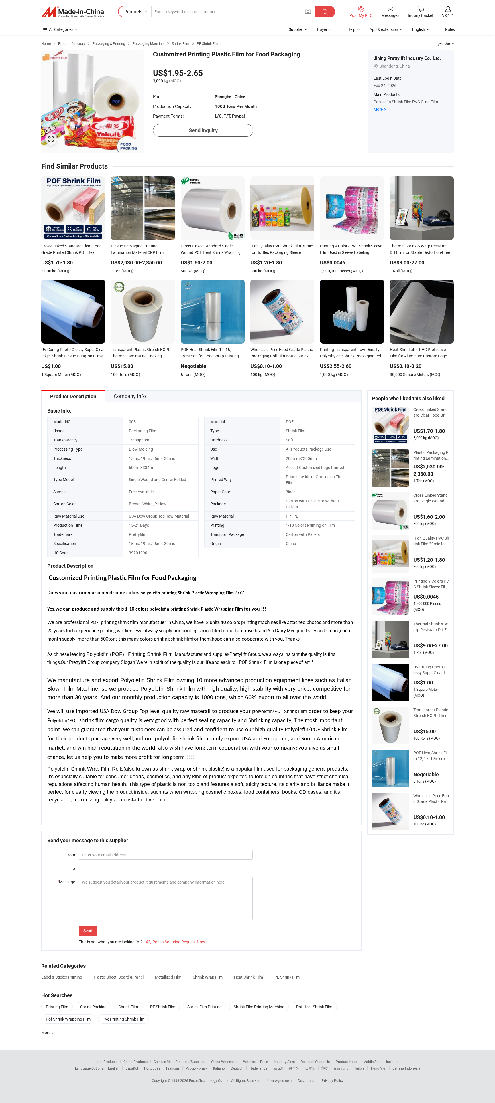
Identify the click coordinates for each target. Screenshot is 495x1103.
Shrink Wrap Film (208, 977)
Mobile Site (371, 1061)
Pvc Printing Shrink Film (123, 1019)
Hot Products (107, 1061)
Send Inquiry (203, 130)
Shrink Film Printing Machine (259, 1006)
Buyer (322, 29)
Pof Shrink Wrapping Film (68, 1019)
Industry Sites (284, 1061)
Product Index (346, 1061)
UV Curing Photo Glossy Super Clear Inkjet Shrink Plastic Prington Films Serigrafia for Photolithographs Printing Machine (431, 670)
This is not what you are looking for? (111, 941)
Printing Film (57, 1006)
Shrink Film (128, 1006)
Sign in (448, 15)
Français (173, 1068)
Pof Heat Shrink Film (314, 1006)
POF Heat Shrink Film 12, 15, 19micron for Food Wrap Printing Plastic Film (431, 755)
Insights (392, 1061)
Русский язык (196, 1068)
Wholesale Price (255, 1061)
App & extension (384, 29)
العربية (278, 1068)
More (378, 109)
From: (69, 855)
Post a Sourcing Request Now (175, 941)
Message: (66, 881)
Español (131, 1068)
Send (87, 930)
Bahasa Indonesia (406, 1068)
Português (152, 1068)
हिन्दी (324, 1068)
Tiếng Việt (378, 1068)
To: (73, 868)
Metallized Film (168, 977)
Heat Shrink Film (248, 977)
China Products (135, 1061)
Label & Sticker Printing (61, 977)
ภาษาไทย (341, 1068)
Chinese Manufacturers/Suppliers (179, 1061)
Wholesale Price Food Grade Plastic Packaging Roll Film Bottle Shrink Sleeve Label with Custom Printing (431, 798)
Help (351, 29)
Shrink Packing (93, 1006)
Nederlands (258, 1068)
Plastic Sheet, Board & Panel (119, 977)
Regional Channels (315, 1061)
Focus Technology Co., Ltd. (210, 1080)
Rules (450, 29)
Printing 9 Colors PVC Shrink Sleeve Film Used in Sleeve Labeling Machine (431, 584)
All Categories (61, 29)
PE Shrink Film (287, 977)
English (113, 1068)
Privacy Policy (332, 1080)
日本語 (310, 1068)
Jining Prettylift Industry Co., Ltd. (407, 58)
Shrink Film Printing (204, 1006)
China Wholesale (224, 1061)
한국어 (294, 1068)
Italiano (219, 1068)
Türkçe (359, 1068)
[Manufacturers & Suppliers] (72, 12)
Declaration (307, 1080)
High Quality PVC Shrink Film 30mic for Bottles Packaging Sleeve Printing (431, 541)
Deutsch (237, 1068)
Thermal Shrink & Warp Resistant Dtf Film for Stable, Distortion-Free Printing (431, 627)
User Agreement (279, 1080)
